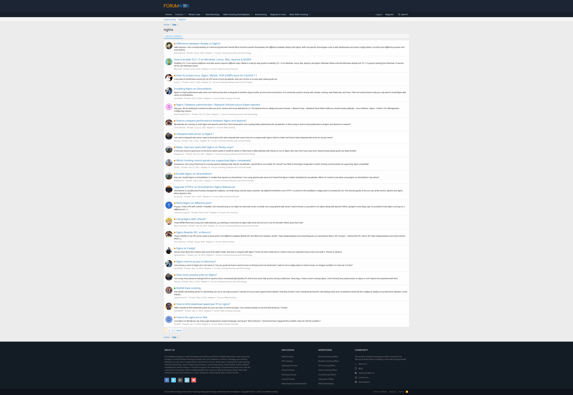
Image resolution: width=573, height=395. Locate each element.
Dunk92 (177, 324)
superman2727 (180, 297)
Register (182, 19)
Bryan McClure (180, 225)
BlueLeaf (178, 69)
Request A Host (278, 14)
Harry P (177, 82)
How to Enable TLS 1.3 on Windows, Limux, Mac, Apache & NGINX (212, 59)
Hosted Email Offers (327, 374)
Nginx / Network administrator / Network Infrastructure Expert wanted (218, 104)
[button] (185, 14)
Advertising (261, 14)
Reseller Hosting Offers (328, 361)
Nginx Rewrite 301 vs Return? (193, 232)
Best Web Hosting (298, 14)
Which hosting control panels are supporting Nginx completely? (213, 160)
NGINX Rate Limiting (188, 288)
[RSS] (407, 391)
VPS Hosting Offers (326, 365)
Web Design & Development (294, 383)
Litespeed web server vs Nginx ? (195, 134)
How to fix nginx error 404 (191, 317)
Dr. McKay (178, 196)
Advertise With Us (366, 373)
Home (168, 14)
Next (179, 330)
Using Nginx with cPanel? (191, 219)
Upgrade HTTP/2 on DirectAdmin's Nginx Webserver (204, 187)
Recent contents (173, 35)
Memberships (212, 14)
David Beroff (179, 53)
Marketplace (364, 382)
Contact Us (363, 377)
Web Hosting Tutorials (228, 69)
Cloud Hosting (288, 370)
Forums (179, 14)
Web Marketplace (326, 383)
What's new (194, 14)
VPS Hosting (232, 212)
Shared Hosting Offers (328, 356)
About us (392, 391)
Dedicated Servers (290, 365)
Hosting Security (289, 374)
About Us (363, 363)
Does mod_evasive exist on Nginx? (196, 274)
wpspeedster (179, 255)
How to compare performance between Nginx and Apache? (211, 120)
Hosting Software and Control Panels (235, 82)
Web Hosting (229, 127)
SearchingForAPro (182, 114)
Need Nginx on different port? (194, 203)
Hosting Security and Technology (236, 53)
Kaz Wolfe (178, 98)
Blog (361, 368)
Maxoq (177, 140)
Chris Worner (180, 127)
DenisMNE (178, 310)
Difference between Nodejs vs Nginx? (198, 43)
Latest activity (170, 19)
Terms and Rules (380, 391)
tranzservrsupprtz (182, 212)
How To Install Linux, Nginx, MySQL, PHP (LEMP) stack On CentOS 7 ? (216, 75)
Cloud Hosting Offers (327, 370)
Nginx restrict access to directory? (196, 261)
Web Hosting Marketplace (236, 14)
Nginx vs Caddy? (185, 248)
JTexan (177, 167)
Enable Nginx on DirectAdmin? (194, 173)
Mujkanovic (179, 154)
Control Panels (288, 379)
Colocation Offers (326, 379)
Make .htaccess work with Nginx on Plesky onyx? (204, 147)
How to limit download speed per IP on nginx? (203, 304)
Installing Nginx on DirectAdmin (193, 88)
